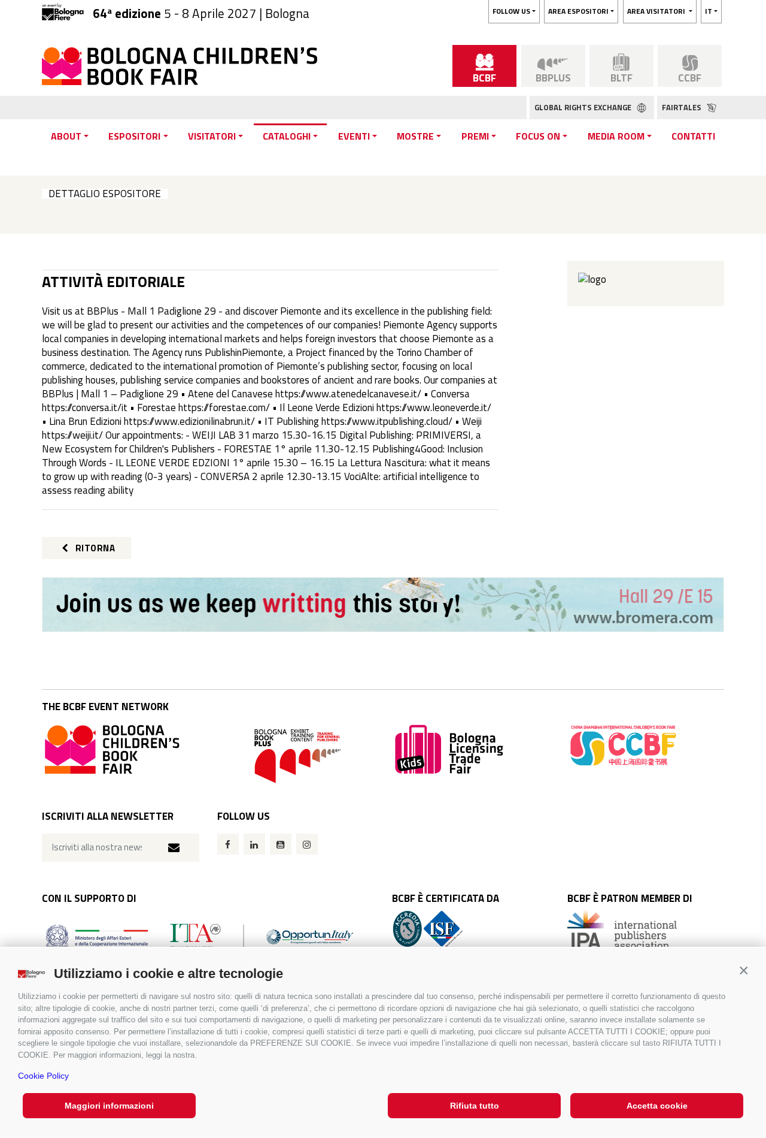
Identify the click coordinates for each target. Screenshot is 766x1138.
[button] (743, 970)
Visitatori (212, 136)
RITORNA (94, 548)
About (66, 136)
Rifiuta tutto (474, 1105)
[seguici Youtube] (280, 844)
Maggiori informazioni (109, 1105)
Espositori (134, 136)
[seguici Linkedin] (254, 844)
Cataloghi (287, 136)
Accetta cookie (657, 1105)
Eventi (354, 136)
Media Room (616, 136)
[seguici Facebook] (228, 844)
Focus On (538, 136)
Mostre (415, 136)
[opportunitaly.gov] (199, 936)
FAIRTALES (682, 107)
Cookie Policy (43, 1075)
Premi (475, 136)
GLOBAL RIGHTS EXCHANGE (583, 107)
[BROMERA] (383, 604)
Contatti (693, 136)
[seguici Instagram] (307, 844)
